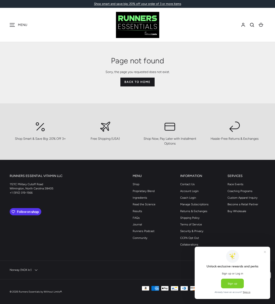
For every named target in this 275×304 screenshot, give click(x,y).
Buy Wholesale (236, 211)
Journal (137, 224)
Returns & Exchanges (193, 211)
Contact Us (187, 184)
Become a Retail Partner (242, 204)
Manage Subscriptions (194, 204)
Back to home (137, 82)
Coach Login (188, 197)
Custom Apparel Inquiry (242, 197)
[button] (252, 25)
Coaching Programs (239, 191)
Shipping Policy (190, 218)
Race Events (235, 184)
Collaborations (189, 244)
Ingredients (140, 197)
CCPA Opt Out (189, 238)
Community (140, 238)
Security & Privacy (191, 231)
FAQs (136, 218)
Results (137, 211)
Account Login (189, 191)
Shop (136, 184)
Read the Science (144, 204)
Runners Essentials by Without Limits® (40, 291)
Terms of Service (191, 224)
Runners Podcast (143, 231)
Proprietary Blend (144, 191)
